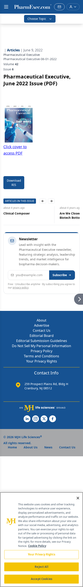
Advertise (41, 325)
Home (12, 447)
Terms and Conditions (41, 356)
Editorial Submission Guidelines (41, 340)
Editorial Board (42, 335)
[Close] (78, 498)
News (48, 447)
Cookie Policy (37, 546)
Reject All (41, 567)
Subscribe (60, 275)
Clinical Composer (16, 213)
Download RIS (14, 182)
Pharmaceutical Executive (21, 55)
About (41, 320)
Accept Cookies (41, 579)
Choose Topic (36, 19)
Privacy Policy (41, 351)
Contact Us (41, 330)
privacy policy (21, 287)
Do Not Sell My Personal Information (41, 346)
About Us (30, 447)
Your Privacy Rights (41, 361)
